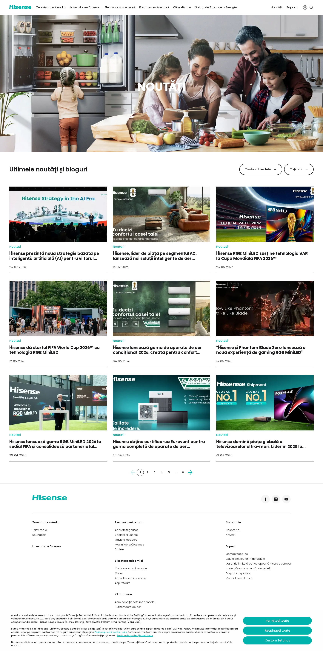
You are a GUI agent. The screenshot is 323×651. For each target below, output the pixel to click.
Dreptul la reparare (238, 573)
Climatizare (182, 7)
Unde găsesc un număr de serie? (248, 568)
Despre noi (233, 530)
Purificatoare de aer (128, 607)
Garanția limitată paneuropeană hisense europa (258, 563)
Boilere (119, 549)
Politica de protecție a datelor (135, 635)
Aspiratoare (122, 583)
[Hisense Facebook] (265, 499)
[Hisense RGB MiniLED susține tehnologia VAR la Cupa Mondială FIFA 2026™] (265, 230)
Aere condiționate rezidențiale (134, 602)
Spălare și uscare (126, 535)
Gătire (119, 573)
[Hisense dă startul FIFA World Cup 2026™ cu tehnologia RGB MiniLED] (58, 324)
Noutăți (276, 7)
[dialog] (161, 630)
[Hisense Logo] (20, 7)
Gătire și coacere (126, 540)
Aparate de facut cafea (130, 578)
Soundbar (39, 535)
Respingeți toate (277, 630)
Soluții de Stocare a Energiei (216, 7)
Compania (233, 522)
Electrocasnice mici (154, 7)
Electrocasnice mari (120, 7)
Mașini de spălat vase (129, 544)
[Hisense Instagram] (276, 499)
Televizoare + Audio (51, 7)
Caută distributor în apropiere (245, 559)
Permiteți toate (277, 621)
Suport (292, 7)
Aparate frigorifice (127, 530)
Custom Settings (277, 640)
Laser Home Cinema (85, 7)
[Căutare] (311, 7)
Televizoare (39, 530)
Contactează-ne (237, 554)
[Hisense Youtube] (286, 499)
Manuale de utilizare (239, 578)
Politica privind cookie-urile (111, 632)
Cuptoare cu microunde (131, 568)
